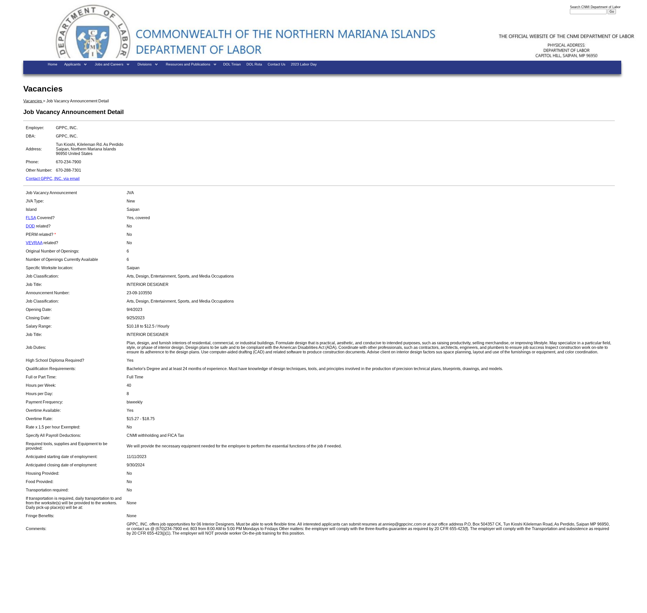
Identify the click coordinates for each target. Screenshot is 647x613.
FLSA (31, 218)
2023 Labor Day (304, 64)
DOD (30, 226)
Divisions (144, 64)
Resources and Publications (188, 64)
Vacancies (33, 101)
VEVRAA (34, 243)
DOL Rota (254, 64)
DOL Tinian (232, 64)
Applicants (72, 64)
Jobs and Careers (109, 64)
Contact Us (276, 64)
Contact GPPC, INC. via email (53, 178)
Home (52, 64)
